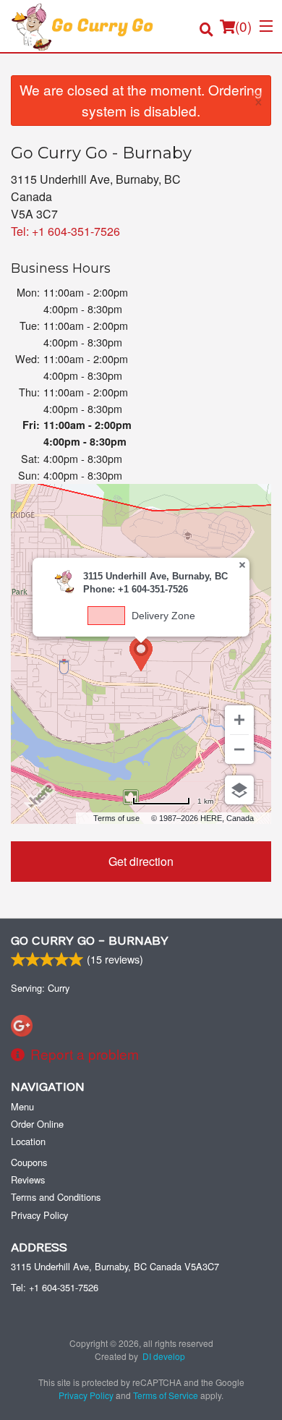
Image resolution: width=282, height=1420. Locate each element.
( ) (243, 25)
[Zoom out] (239, 749)
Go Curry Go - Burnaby (89, 941)
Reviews (28, 1179)
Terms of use (116, 818)
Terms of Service (165, 1395)
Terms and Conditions (56, 1197)
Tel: (65, 231)
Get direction (141, 861)
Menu (22, 1106)
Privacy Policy (39, 1215)
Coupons (29, 1162)
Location (28, 1141)
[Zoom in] (239, 719)
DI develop (163, 1356)
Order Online (37, 1124)
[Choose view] (239, 789)
